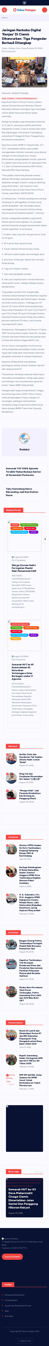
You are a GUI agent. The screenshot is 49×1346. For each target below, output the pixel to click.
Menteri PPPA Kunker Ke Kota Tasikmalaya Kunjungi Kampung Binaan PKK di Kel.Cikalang (30, 850)
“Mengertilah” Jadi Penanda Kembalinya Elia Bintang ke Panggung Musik (30, 794)
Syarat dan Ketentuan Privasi (18, 1306)
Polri (18, 48)
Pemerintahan (31, 628)
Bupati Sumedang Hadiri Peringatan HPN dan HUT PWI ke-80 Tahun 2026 (31, 1059)
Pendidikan (17, 528)
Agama (15, 525)
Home (4, 18)
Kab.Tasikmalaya (29, 525)
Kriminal (11, 48)
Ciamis (4, 48)
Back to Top (26, 1341)
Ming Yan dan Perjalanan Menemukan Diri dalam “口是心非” (31, 776)
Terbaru (16, 639)
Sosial (23, 48)
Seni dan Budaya (19, 532)
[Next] (41, 1171)
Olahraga (16, 628)
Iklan (7, 1311)
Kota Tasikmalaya (20, 624)
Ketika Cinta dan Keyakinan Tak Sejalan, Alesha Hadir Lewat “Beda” (31, 758)
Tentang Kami (11, 1300)
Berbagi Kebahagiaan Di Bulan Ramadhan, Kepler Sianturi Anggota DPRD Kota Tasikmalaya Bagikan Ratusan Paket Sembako (30, 875)
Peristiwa (30, 528)
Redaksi (24, 449)
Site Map (9, 1316)
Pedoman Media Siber (15, 1295)
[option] (24, 1197)
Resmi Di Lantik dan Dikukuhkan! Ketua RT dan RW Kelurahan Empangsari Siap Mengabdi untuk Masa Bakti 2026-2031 (30, 1037)
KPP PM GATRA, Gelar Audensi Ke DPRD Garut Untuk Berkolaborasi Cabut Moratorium (30, 1080)
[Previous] (37, 1171)
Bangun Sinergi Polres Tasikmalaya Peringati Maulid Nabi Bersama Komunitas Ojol (30, 944)
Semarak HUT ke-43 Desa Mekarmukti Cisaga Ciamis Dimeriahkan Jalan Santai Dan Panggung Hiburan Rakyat (23, 1198)
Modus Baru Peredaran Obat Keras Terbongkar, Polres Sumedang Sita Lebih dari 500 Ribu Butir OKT (31, 994)
